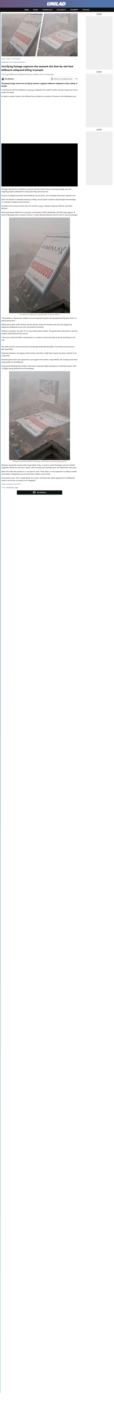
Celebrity (74, 10)
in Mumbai (30, 90)
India (16, 487)
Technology (47, 10)
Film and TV (61, 10)
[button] (76, 79)
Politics (86, 10)
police (41, 206)
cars (66, 189)
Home (3, 59)
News (26, 10)
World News (16, 59)
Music (35, 10)
